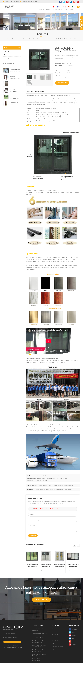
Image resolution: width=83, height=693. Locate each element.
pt (55, 6)
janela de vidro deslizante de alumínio (62, 475)
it (66, 6)
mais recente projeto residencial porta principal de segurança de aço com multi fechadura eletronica (15, 84)
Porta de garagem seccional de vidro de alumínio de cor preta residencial (15, 71)
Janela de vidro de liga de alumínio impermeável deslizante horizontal (15, 97)
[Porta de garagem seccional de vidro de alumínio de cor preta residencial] (6, 70)
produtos (54, 632)
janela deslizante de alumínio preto (41, 475)
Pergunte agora (62, 82)
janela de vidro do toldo (38, 637)
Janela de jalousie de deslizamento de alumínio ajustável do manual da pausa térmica (73, 565)
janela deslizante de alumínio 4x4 (36, 478)
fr (63, 6)
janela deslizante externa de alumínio (57, 478)
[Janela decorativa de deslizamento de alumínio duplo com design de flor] (59, 556)
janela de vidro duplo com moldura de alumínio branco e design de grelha (45, 565)
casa (53, 629)
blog (53, 649)
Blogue (20, 647)
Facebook (74, 629)
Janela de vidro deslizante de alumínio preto (39, 99)
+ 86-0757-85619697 (10, 633)
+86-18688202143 (14, 1)
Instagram (74, 641)
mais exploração (57, 9)
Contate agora (40, 599)
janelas (40, 9)
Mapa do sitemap (56, 640)
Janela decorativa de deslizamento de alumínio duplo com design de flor (59, 565)
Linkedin (74, 638)
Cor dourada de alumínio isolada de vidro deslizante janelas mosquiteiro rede (52, 489)
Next (78, 545)
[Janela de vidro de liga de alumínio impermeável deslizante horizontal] (6, 97)
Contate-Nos (55, 634)
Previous (74, 545)
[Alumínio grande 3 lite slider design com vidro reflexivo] (32, 556)
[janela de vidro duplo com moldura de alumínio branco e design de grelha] (46, 556)
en (59, 6)
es (70, 6)
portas (47, 9)
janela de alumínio (23, 38)
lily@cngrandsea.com (31, 1)
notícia (54, 637)
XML (53, 643)
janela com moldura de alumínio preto (37, 480)
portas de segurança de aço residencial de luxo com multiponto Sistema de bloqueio (15, 77)
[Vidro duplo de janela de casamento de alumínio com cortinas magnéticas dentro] (6, 103)
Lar (10, 38)
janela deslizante (33, 38)
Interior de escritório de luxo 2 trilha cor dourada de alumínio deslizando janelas (53, 485)
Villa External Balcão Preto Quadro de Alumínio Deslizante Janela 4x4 (50, 508)
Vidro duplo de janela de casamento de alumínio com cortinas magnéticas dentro (15, 104)
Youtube (74, 635)
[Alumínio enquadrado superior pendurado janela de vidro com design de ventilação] (6, 90)
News (66, 9)
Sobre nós (72, 9)
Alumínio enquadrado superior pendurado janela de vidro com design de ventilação (15, 91)
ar (74, 6)
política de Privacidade (57, 646)
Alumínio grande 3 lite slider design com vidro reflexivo (32, 565)
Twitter (73, 632)
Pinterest (74, 644)
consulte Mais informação (12, 641)
